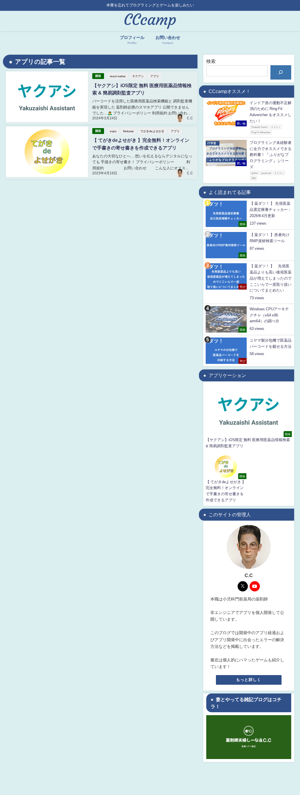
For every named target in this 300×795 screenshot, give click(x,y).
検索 (211, 61)
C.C (190, 118)
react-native (118, 76)
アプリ (154, 76)
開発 (98, 76)
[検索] (280, 72)
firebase (128, 131)
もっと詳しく (248, 680)
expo (113, 131)
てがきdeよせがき (152, 131)
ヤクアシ (138, 76)
